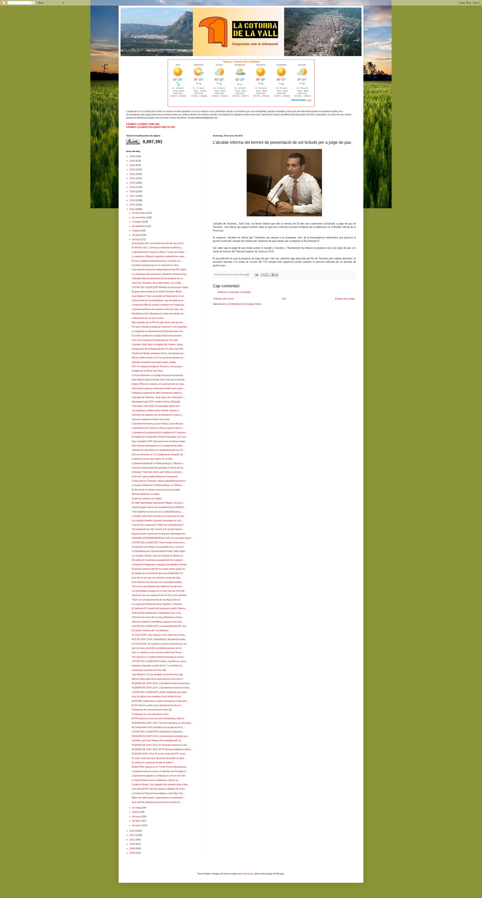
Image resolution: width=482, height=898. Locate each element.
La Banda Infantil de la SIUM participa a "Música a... (158, 463)
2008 (132, 853)
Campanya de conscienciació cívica (150, 714)
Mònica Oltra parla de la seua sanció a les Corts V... (158, 679)
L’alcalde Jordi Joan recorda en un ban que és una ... (159, 516)
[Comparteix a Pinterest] (277, 275)
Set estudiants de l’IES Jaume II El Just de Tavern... (158, 529)
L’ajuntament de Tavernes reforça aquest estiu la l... (158, 428)
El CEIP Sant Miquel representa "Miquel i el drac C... (158, 503)
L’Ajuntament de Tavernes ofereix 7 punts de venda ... (159, 252)
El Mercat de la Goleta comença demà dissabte (156, 489)
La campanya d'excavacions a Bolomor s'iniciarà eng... (160, 274)
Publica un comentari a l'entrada (233, 292)
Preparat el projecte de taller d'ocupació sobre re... (157, 393)
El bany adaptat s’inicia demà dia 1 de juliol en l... (157, 261)
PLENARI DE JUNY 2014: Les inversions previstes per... (160, 736)
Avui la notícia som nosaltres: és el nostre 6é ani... (157, 696)
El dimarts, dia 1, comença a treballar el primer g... (157, 247)
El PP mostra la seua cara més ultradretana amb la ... (159, 718)
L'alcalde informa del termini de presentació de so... (158, 278)
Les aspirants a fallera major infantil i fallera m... (156, 410)
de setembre (139, 226)
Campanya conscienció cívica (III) (149, 670)
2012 (132, 835)
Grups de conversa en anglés (147, 498)
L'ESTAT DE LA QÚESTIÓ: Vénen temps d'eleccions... (159, 542)
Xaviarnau (248, 873)
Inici (284, 298)
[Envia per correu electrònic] (262, 275)
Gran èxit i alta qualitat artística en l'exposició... (155, 476)
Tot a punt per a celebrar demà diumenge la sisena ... (159, 657)
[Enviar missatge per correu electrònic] (256, 274)
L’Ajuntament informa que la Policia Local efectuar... (158, 423)
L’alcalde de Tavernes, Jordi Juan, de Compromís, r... (159, 397)
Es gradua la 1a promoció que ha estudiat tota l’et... (158, 573)
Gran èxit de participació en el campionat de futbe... (158, 445)
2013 (132, 831)
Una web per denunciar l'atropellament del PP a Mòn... (160, 269)
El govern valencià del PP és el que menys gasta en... (159, 569)
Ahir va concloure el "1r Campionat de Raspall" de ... (158, 454)
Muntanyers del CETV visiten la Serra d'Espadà (156, 401)
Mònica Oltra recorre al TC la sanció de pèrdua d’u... (158, 357)
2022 (132, 174)
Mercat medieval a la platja (145, 494)
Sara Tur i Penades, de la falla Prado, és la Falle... (157, 283)
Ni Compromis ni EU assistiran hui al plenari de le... (158, 727)
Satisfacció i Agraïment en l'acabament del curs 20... (158, 450)
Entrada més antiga (345, 298)
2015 (132, 204)
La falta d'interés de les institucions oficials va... (156, 780)
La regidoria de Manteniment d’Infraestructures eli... (158, 331)
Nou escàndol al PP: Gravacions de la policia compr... (159, 441)
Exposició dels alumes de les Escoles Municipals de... (159, 533)
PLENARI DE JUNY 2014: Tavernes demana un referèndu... (162, 723)
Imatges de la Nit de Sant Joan (147, 371)
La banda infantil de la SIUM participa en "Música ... (158, 485)
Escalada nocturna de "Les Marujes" (150, 630)
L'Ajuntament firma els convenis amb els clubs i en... (158, 309)
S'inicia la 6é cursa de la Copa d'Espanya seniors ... (158, 617)
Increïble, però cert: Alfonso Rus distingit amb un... (157, 740)
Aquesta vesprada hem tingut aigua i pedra (154, 362)
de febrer (137, 821)
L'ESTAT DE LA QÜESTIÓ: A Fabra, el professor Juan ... (160, 661)
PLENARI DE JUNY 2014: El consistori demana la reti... (160, 745)
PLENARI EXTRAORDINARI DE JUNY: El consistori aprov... (162, 538)
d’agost (136, 230)
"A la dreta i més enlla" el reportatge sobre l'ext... (156, 406)
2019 (132, 187)
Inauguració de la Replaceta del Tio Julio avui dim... (158, 348)
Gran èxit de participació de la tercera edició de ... (157, 802)
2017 (132, 196)
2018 (132, 191)
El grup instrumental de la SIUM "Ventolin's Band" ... (158, 291)
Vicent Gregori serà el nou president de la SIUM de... (158, 507)
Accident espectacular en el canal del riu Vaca (155, 265)
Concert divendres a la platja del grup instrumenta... (158, 375)
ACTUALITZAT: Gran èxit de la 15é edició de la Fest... (159, 635)
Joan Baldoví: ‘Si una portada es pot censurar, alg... (158, 674)
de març (136, 816)
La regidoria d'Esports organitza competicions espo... (159, 256)
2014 (132, 209)
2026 (132, 156)
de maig (136, 807)
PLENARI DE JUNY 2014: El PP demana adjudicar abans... (162, 749)
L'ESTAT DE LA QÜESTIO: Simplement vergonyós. (157, 731)
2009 (132, 848)
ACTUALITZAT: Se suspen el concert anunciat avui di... (160, 644)
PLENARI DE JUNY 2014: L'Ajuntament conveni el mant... (161, 687)
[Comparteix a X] (270, 275)
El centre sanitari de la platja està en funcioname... (157, 335)
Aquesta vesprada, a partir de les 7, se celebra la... (157, 665)
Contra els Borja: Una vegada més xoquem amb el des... (160, 784)
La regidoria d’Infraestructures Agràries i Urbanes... (158, 604)
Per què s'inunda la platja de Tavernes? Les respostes (159, 326)
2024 (132, 165)
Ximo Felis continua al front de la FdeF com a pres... (158, 388)
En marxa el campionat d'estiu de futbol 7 (153, 762)
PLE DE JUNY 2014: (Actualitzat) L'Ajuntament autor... (159, 639)
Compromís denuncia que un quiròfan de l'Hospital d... (159, 771)
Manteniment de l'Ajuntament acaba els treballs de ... (159, 313)
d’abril (135, 812)
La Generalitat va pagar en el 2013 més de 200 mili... (159, 591)
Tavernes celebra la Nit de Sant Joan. (151, 419)
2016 (132, 200)
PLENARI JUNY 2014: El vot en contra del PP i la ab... (159, 753)
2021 (132, 178)
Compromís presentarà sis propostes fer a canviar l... (158, 547)
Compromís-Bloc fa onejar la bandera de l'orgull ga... (159, 304)
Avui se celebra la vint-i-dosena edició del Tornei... (157, 652)
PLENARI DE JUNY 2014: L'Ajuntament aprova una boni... (161, 683)
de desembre (139, 213)
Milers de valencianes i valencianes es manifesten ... (158, 797)
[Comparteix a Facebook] (273, 275)
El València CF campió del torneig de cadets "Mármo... (159, 608)
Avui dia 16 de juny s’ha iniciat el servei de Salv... (157, 577)
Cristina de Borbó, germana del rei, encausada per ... (159, 353)
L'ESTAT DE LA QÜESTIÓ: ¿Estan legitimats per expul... (160, 692)
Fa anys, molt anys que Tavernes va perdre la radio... (159, 758)
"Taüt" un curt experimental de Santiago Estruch (156, 599)
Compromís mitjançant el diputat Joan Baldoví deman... (160, 564)
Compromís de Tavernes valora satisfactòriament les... (159, 481)
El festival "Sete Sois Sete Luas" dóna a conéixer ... (158, 472)
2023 (132, 169)
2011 (132, 839)
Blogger (280, 873)
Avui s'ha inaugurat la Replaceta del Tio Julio (155, 340)
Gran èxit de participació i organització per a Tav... (157, 613)
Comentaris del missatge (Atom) (244, 304)
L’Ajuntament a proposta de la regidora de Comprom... (159, 432)
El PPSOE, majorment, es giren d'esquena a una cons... (160, 701)
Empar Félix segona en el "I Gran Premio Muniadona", (159, 767)
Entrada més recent (224, 298)
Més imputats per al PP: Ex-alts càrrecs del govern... (158, 322)
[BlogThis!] (266, 275)
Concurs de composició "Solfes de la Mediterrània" (158, 525)
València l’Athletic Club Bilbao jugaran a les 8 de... (157, 621)
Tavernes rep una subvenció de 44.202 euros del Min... (160, 595)
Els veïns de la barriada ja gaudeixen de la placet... (158, 560)
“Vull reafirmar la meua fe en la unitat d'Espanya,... (157, 511)
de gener (137, 825)
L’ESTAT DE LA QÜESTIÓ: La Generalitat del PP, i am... (160, 626)
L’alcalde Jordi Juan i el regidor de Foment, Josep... (158, 344)
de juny (136, 239)
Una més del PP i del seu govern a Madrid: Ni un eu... (159, 789)
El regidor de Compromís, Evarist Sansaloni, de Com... (159, 437)
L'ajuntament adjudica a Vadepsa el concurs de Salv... (159, 775)
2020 (132, 183)
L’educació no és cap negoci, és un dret (152, 459)
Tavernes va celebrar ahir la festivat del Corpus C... (158, 415)
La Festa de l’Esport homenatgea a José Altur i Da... (158, 793)
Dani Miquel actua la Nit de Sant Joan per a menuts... (159, 379)
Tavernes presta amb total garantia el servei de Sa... (158, 467)
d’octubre (137, 222)
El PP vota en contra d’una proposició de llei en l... (157, 705)
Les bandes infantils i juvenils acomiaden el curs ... (158, 520)
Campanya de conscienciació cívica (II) (152, 709)
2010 (132, 844)
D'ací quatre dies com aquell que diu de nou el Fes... (158, 243)
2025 (132, 161)
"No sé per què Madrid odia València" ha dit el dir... (157, 586)
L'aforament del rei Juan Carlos (148, 318)
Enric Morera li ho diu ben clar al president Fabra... (157, 582)
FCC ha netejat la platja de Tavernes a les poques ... (158, 366)
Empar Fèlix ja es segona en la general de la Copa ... (159, 384)
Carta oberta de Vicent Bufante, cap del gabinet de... (158, 300)
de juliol (136, 235)
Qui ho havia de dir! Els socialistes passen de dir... (157, 648)
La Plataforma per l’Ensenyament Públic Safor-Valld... (159, 551)
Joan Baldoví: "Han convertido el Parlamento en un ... (159, 296)
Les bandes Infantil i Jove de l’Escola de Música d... (158, 555)
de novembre (139, 217)
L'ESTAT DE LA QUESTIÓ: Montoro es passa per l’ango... (161, 287)
